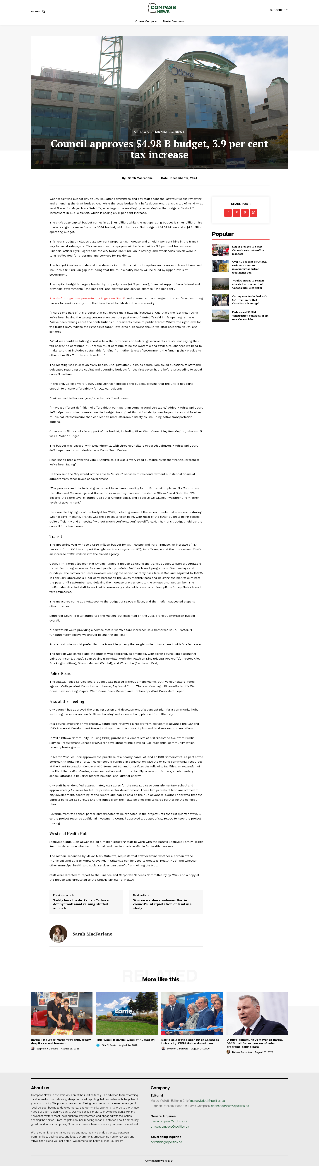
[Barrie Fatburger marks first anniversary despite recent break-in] (61, 1013)
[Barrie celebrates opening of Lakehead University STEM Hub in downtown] (192, 1013)
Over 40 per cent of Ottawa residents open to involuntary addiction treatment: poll (249, 267)
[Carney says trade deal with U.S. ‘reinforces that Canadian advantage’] (220, 300)
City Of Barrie (109, 1045)
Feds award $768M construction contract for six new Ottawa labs (250, 315)
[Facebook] (228, 213)
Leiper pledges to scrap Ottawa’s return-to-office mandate (248, 250)
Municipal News (170, 131)
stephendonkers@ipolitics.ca (229, 1106)
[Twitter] (236, 213)
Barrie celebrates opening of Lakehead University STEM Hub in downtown (190, 1041)
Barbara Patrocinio (242, 1052)
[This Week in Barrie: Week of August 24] (127, 1013)
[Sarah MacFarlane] (58, 934)
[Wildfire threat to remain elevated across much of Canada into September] (220, 284)
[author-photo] (33, 1049)
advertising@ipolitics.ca (166, 1142)
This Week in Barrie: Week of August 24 (125, 1040)
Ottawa (141, 131)
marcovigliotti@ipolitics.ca (207, 1101)
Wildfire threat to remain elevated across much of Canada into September (248, 284)
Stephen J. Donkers (47, 1048)
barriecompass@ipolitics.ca (169, 1121)
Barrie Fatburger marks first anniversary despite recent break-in (61, 1041)
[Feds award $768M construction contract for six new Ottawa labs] (220, 316)
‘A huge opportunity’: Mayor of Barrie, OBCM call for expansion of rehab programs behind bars (255, 1043)
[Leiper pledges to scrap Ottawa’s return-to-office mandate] (220, 250)
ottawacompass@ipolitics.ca (170, 1127)
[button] (39, 11)
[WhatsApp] (253, 213)
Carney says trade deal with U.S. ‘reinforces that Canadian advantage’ (249, 299)
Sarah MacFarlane (140, 178)
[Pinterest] (245, 213)
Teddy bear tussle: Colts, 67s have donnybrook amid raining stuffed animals (81, 904)
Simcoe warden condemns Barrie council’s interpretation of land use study (162, 904)
